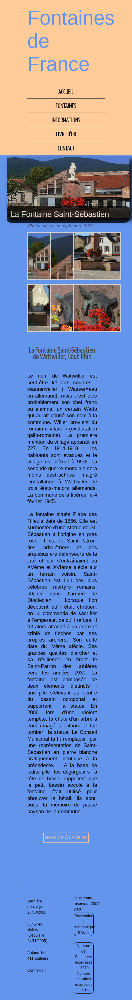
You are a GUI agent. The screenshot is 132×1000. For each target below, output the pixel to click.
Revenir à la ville (66, 837)
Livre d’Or (66, 134)
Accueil (66, 91)
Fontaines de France (71, 40)
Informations (66, 119)
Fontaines (66, 105)
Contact (66, 148)
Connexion (36, 970)
